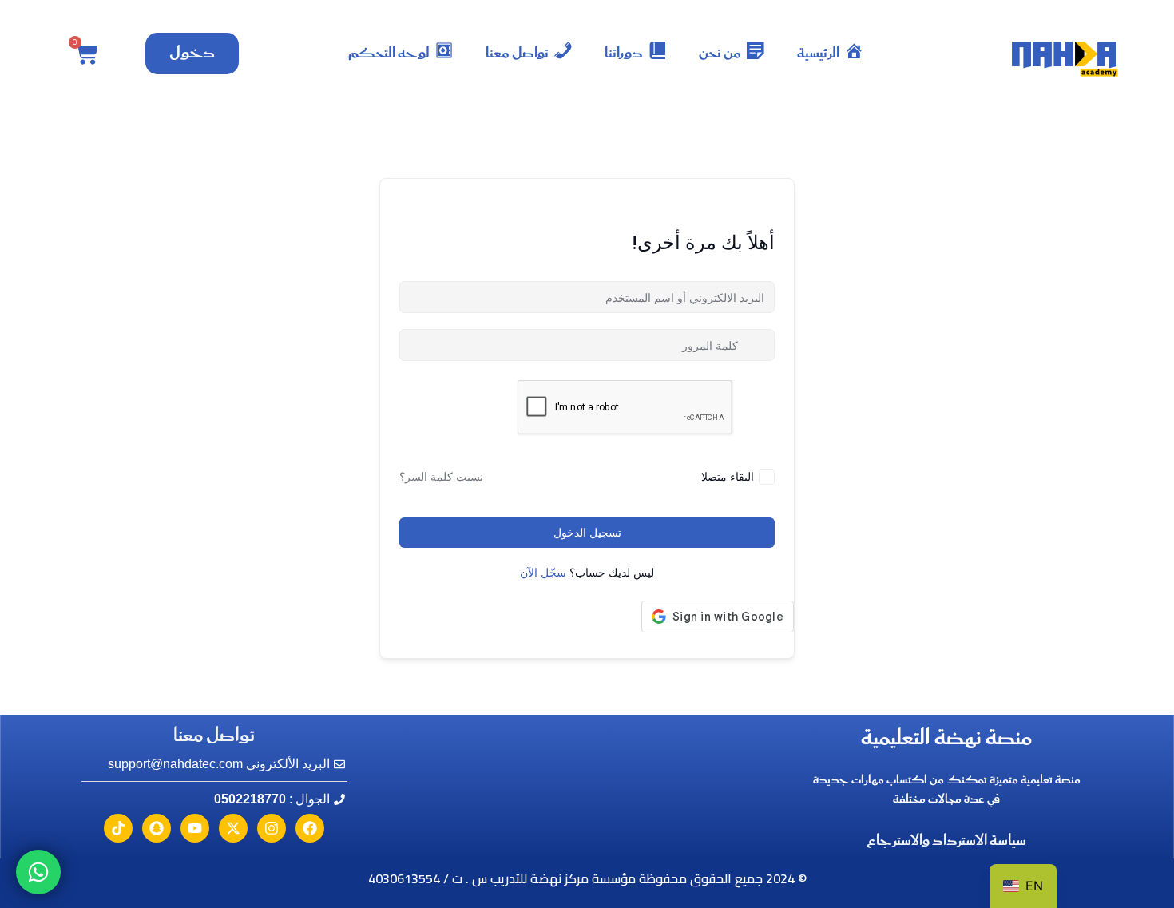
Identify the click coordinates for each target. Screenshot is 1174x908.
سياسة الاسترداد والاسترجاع (946, 841)
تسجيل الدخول (587, 532)
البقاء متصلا (727, 476)
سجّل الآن (543, 572)
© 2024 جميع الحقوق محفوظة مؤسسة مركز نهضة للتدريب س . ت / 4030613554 (587, 878)
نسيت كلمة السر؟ (441, 476)
